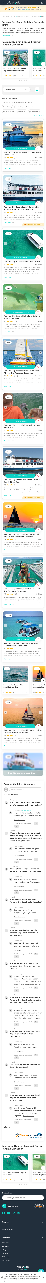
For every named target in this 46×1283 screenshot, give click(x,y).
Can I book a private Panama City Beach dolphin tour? (25, 1066)
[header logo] (13, 2)
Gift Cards (6, 1257)
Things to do (36, 16)
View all (7, 1127)
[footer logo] (23, 1267)
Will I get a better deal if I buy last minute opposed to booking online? (26, 803)
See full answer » (19, 820)
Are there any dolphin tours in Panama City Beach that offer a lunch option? (24, 932)
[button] (36, 823)
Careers (5, 1253)
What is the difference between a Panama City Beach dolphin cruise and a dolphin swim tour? (25, 1000)
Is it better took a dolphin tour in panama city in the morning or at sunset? (25, 966)
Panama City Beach (23, 16)
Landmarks (6, 1260)
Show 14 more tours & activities (21, 773)
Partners (5, 1246)
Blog (4, 1250)
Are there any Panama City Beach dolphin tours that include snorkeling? (25, 1033)
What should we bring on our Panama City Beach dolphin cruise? (26, 901)
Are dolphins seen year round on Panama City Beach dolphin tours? (25, 870)
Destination (5, 16)
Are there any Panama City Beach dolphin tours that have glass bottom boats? (25, 1097)
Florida (13, 16)
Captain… (18, 1116)
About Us (5, 1243)
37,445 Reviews (20, 9)
